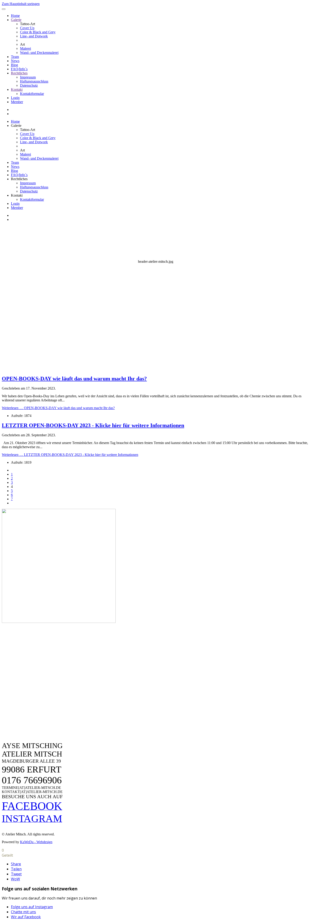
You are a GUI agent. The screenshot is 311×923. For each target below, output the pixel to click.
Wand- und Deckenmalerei (39, 53)
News (15, 61)
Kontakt (17, 89)
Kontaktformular (32, 94)
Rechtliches (19, 73)
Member (17, 102)
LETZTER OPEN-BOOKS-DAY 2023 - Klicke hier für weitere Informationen (93, 425)
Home (15, 16)
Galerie (16, 20)
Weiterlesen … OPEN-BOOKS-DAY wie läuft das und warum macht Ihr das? (58, 408)
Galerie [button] (16, 125)
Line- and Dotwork (34, 36)
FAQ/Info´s (19, 69)
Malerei (25, 48)
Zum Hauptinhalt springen (21, 4)
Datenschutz (29, 85)
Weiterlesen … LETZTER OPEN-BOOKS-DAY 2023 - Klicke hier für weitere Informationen (70, 455)
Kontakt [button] (17, 195)
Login (15, 98)
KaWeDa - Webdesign (36, 842)
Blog (14, 65)
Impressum (28, 77)
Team (15, 57)
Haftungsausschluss (34, 81)
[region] (155, 298)
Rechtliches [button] (19, 179)
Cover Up (27, 28)
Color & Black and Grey (38, 32)
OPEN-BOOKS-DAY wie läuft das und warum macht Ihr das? (74, 379)
